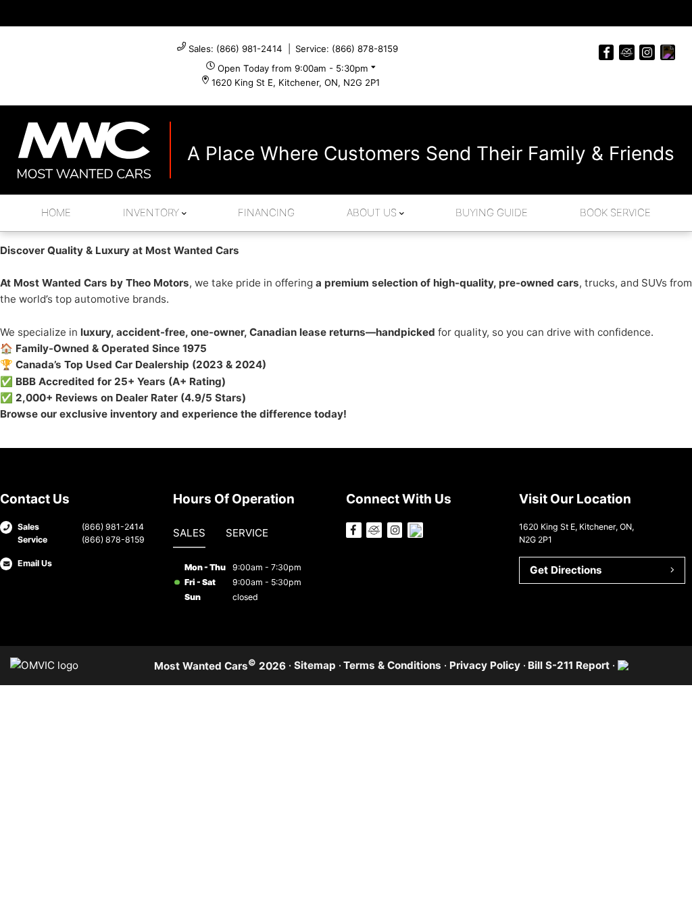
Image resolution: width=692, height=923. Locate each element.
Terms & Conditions (392, 665)
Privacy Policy (484, 665)
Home (56, 212)
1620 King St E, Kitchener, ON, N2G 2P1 (296, 82)
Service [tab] (247, 532)
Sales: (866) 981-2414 (235, 48)
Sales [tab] (189, 532)
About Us (372, 212)
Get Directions (566, 570)
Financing (266, 212)
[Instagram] (647, 52)
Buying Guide (491, 212)
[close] (669, 11)
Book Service (615, 212)
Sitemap (315, 665)
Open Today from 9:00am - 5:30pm (293, 68)
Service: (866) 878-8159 (346, 48)
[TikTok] (668, 52)
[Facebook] (606, 52)
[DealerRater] (627, 52)
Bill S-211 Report (569, 665)
